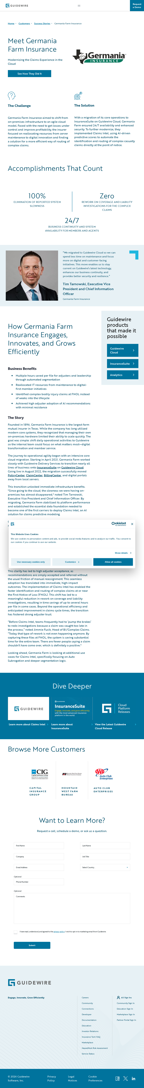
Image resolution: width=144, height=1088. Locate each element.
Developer (86, 1014)
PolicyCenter (16, 475)
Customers (24, 23)
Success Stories (42, 23)
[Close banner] (132, 524)
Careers (85, 997)
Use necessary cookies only (31, 562)
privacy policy (59, 931)
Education (86, 1025)
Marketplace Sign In (126, 1014)
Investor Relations (90, 1031)
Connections (88, 1008)
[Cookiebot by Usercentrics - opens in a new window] (113, 524)
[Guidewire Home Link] (29, 982)
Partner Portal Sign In (126, 1019)
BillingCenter (52, 475)
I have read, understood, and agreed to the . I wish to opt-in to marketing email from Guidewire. (63, 931)
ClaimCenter (34, 475)
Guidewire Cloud (72, 467)
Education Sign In (125, 1008)
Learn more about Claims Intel (27, 724)
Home (11, 23)
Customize (70, 562)
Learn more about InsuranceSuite (62, 726)
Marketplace (87, 1042)
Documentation (89, 1019)
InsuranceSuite (47, 467)
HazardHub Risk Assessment (95, 1048)
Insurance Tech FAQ (91, 1036)
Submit (32, 945)
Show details (121, 553)
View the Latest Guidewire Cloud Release (110, 726)
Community (87, 1003)
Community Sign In (126, 1003)
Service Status (88, 1053)
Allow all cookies (113, 562)
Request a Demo (137, 5)
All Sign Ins (126, 997)
